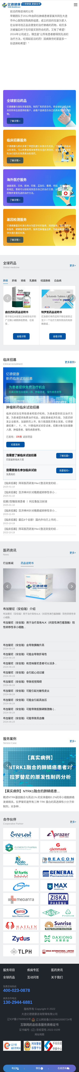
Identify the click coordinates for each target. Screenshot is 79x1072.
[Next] (71, 298)
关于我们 (57, 977)
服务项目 (9, 970)
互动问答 (33, 977)
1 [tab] (39, 80)
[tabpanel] (39, 42)
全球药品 (9, 977)
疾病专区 (33, 970)
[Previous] (7, 298)
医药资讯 (57, 970)
